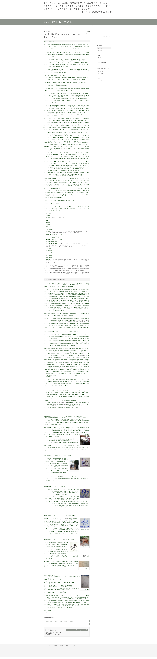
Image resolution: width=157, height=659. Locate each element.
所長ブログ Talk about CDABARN (104, 48)
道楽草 (88, 31)
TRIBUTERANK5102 (66, 48)
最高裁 (54, 404)
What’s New (62, 645)
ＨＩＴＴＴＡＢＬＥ (63, 518)
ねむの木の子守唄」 (82, 556)
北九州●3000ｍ (57, 352)
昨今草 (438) (100, 78)
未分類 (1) (100, 80)
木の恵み (56, 645)
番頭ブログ (100, 50)
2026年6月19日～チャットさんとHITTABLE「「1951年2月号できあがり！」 (60, 621)
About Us (50, 645)
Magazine (100, 64)
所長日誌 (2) (100, 71)
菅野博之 (64, 404)
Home (46, 645)
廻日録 (99, 76)
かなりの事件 (86, 555)
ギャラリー (100, 60)
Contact (75, 645)
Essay (99, 52)
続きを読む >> (47, 612)
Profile (99, 55)
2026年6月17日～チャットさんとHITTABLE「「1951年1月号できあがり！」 (60, 624)
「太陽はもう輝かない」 (63, 519)
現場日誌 (99, 57)
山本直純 (46, 542)
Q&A (67, 645)
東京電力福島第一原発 (62, 402)
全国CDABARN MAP (102, 62)
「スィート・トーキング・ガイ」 (52, 529)
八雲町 (59, 379)
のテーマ (50, 549)
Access (71, 645)
